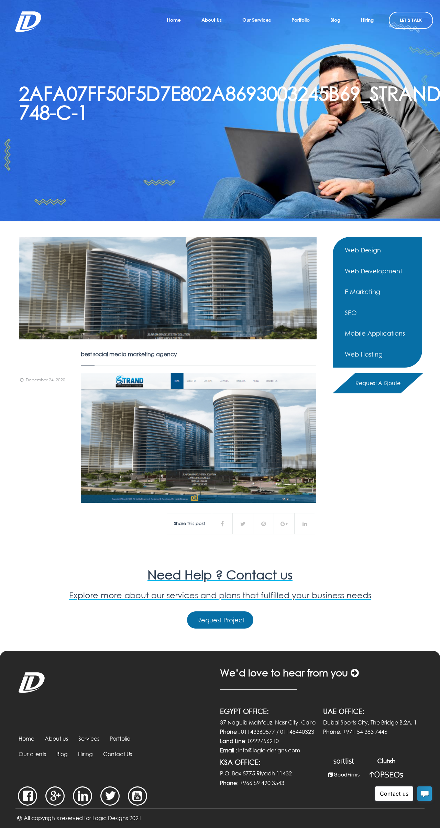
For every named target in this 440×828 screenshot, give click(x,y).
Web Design (363, 250)
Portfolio (301, 20)
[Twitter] (110, 796)
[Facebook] (27, 796)
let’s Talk (411, 20)
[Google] (55, 796)
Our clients (32, 754)
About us (56, 738)
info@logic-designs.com (269, 750)
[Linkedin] (82, 796)
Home (174, 20)
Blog (335, 20)
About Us (211, 20)
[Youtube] (137, 796)
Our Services (256, 20)
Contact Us (117, 754)
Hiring (367, 20)
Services (88, 738)
